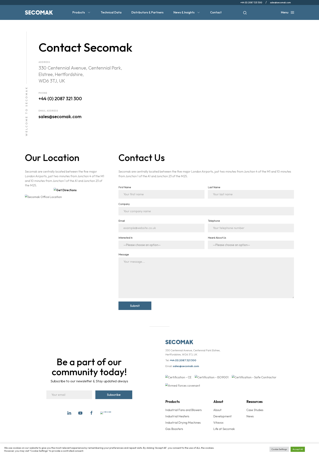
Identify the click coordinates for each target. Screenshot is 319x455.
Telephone (214, 220)
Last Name (214, 187)
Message (123, 254)
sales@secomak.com (280, 2)
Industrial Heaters (177, 416)
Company (124, 204)
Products (78, 12)
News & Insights (184, 12)
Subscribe (114, 395)
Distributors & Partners (147, 12)
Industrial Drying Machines (183, 422)
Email (121, 220)
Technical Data (111, 12)
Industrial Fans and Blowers (183, 410)
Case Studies (254, 410)
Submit (135, 306)
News (250, 416)
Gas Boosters (174, 429)
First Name (124, 187)
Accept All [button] (298, 449)
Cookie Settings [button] (279, 449)
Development (222, 416)
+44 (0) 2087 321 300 (251, 2)
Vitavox (218, 422)
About (217, 410)
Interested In (125, 237)
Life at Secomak (224, 429)
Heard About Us (217, 237)
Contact (216, 12)
